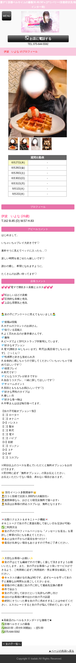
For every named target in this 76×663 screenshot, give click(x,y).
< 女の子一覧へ (12, 643)
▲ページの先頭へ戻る (61, 650)
